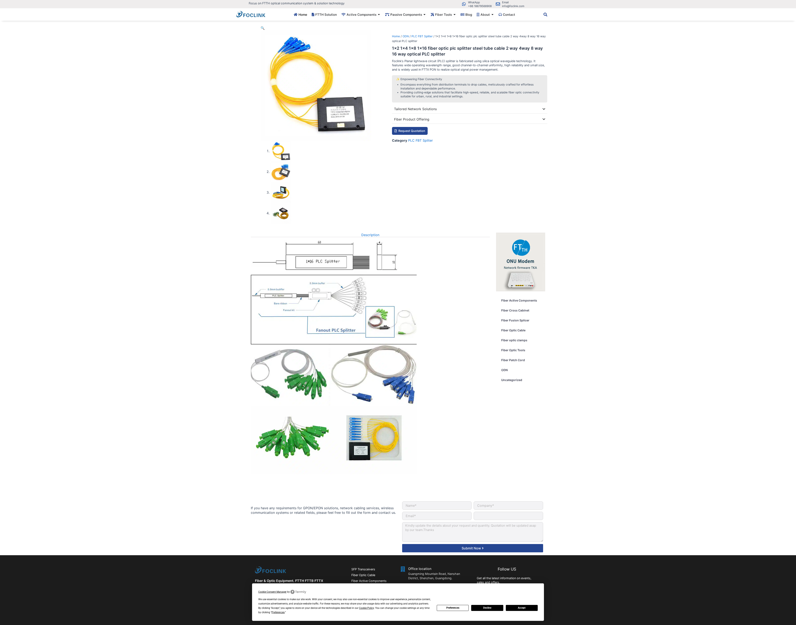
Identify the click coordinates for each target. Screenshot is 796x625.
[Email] (498, 4)
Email (505, 2)
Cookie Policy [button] (366, 608)
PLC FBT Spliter (422, 36)
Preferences (452, 607)
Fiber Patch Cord (513, 360)
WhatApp (474, 2)
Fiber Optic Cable (513, 330)
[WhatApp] (464, 4)
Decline (487, 607)
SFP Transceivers (363, 569)
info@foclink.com (513, 6)
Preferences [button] (278, 612)
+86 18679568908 (480, 6)
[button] (263, 28)
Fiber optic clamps (514, 340)
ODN (406, 36)
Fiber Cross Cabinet (515, 310)
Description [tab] (370, 235)
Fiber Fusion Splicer (515, 320)
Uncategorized (511, 380)
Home (396, 36)
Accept (521, 607)
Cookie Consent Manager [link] (272, 591)
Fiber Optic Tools (513, 350)
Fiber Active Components (519, 300)
